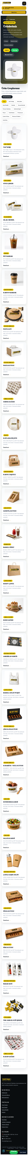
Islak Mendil (5, 105)
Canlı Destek (23, 1152)
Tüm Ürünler (5, 1105)
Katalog (3, 1112)
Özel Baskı (4, 1119)
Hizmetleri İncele (9, 54)
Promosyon (20, 112)
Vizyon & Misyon (6, 1095)
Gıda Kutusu (11, 112)
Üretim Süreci (5, 1127)
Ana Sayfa (5, 19)
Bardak (13, 105)
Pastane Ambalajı (6, 109)
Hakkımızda (4, 1092)
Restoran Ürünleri (16, 116)
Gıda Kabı (5, 120)
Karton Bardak (21, 105)
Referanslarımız (5, 1097)
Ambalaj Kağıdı (17, 109)
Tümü (4, 101)
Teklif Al (14, 12)
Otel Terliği (11, 101)
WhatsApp (15, 50)
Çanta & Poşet (6, 116)
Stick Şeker (19, 101)
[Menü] (24, 3)
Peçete (4, 112)
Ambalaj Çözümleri (6, 1122)
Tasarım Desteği (5, 1124)
